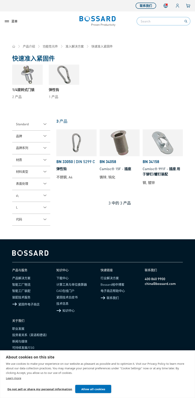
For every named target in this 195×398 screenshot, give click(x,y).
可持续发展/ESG (23, 348)
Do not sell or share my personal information (39, 389)
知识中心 (68, 310)
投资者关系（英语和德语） (30, 335)
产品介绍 (29, 46)
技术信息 (62, 303)
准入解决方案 (75, 46)
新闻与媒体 (19, 341)
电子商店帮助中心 (113, 291)
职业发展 (18, 329)
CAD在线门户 (65, 291)
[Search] (185, 21)
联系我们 (146, 6)
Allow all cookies (93, 389)
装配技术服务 (21, 297)
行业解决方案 (110, 278)
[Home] (13, 46)
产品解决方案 (21, 278)
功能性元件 (50, 46)
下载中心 (62, 278)
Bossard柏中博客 (112, 284)
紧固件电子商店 (29, 304)
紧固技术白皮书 (67, 297)
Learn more (13, 378)
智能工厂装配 (21, 291)
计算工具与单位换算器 (71, 284)
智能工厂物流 (21, 284)
